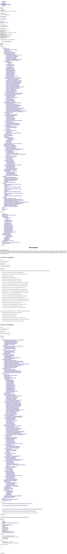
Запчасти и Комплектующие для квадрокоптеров (12, 401)
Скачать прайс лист (4, 249)
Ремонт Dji (6, 181)
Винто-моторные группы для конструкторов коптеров (15, 431)
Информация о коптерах (6, 368)
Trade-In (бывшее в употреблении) (10, 101)
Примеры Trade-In (7, 353)
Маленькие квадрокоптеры (10, 162)
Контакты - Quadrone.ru (6, 243)
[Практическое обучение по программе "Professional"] (13, 193)
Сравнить (6, 190)
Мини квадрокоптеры (10, 161)
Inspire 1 (9, 62)
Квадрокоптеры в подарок (10, 95)
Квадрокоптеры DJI (7, 217)
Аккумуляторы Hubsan (10, 151)
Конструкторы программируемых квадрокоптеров (12, 102)
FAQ (3, 523)
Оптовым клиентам (5, 525)
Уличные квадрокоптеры (10, 167)
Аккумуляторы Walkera (10, 152)
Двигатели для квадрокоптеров (11, 90)
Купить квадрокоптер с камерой (9, 394)
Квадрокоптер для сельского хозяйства (10, 206)
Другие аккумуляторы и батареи (11, 155)
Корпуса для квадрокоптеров (11, 89)
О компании (4, 1)
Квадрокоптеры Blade (10, 67)
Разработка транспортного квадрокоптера (11, 204)
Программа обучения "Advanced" (9, 347)
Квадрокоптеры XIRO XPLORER (12, 76)
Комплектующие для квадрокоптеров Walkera (14, 81)
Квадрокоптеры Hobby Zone (11, 70)
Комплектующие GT (9, 236)
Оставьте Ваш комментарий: (5, 333)
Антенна (3, 498)
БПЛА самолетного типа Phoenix (9, 145)
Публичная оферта (5, 530)
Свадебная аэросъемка (8, 356)
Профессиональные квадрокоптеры (10, 480)
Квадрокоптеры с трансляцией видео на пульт (14, 54)
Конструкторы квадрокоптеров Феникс (11, 49)
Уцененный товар (7, 133)
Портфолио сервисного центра (9, 180)
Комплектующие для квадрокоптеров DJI (13, 78)
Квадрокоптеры (7, 61)
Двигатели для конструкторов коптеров (13, 106)
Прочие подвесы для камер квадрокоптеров (13, 132)
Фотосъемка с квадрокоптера (9, 355)
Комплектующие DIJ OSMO (13, 79)
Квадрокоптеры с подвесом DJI (11, 171)
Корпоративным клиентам (6, 500)
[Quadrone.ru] (2, 10)
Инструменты (6, 136)
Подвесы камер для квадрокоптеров (10, 130)
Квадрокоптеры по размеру (8, 160)
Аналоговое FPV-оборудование (11, 127)
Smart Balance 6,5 (9, 141)
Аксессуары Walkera (9, 158)
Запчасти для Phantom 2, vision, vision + (12, 88)
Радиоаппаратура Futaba (10, 117)
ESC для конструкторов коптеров (11, 107)
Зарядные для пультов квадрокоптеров (12, 124)
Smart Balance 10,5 (7, 237)
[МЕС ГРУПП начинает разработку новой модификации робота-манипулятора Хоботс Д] (17, 503)
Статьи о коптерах (5, 528)
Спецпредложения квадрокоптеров (10, 94)
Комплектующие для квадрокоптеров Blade (13, 82)
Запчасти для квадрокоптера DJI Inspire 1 (13, 85)
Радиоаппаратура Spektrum (10, 118)
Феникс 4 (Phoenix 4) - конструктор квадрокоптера (14, 111)
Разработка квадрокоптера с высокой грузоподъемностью (14, 200)
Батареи (7, 465)
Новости (3, 526)
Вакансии (4, 5)
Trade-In (3, 349)
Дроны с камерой (7, 481)
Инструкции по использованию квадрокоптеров (12, 370)
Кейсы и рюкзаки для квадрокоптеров (10, 146)
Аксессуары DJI (9, 157)
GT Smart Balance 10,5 (10, 138)
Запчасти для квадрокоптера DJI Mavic (12, 84)
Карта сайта (4, 529)
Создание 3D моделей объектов (9, 358)
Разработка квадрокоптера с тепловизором (11, 362)
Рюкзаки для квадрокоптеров (11, 147)
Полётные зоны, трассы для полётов (10, 52)
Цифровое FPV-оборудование (11, 126)
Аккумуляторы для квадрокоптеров (12, 153)
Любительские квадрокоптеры (9, 165)
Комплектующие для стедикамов (11, 114)
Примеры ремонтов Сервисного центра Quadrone (12, 372)
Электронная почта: (4, 261)
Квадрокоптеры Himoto (10, 73)
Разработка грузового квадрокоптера (10, 205)
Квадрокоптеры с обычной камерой (12, 56)
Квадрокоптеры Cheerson (8, 225)
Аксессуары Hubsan (9, 159)
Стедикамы (8, 113)
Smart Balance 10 (9, 140)
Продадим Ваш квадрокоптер (9, 351)
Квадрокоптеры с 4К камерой (11, 58)
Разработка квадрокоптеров (7, 359)
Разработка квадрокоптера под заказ (10, 198)
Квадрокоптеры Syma (9, 68)
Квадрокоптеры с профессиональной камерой (14, 59)
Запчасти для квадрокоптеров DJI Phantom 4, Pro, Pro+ (15, 86)
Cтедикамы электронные (8, 112)
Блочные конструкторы (8, 134)
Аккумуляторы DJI (9, 150)
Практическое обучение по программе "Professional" (13, 195)
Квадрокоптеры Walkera (10, 65)
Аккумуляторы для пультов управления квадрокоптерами (16, 154)
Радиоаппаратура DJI (9, 116)
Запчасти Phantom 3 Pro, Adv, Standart (12, 87)
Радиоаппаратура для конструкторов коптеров (14, 105)
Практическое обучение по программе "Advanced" (12, 191)
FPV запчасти (8, 129)
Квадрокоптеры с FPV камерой (11, 55)
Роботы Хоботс (6, 48)
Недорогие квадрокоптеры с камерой (12, 60)
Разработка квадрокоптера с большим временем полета (13, 199)
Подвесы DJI (8, 454)
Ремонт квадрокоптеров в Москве (10, 177)
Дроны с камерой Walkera (10, 172)
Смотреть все (2, 514)
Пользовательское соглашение (7, 532)
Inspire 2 (9, 63)
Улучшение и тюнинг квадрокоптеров (10, 178)
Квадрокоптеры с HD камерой (11, 57)
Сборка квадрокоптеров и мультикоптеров (11, 341)
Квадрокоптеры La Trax (10, 71)
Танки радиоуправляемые (8, 135)
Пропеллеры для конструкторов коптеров (13, 109)
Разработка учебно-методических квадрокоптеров (12, 203)
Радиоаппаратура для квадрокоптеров (10, 115)
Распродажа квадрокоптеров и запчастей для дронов (13, 143)
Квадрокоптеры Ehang (10, 75)
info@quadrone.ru (3, 16)
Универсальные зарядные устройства (12, 123)
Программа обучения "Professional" (10, 348)
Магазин (3, 373)
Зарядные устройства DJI (10, 122)
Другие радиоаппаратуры (10, 119)
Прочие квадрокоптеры (8, 232)
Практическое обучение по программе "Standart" (12, 186)
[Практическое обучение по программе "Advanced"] (13, 188)
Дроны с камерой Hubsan (10, 173)
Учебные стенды (7, 50)
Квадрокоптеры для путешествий (11, 97)
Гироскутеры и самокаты (8, 137)
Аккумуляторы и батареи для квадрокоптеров (10, 499)
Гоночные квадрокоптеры (10, 96)
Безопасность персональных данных (8, 531)
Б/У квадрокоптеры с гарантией (9, 352)
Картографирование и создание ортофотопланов (12, 357)
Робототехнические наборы (9, 144)
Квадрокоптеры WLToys (8, 224)
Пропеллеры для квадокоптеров (11, 91)
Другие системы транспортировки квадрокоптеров (14, 148)
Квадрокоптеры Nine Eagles (10, 74)
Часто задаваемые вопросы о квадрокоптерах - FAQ (13, 371)
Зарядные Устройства (7, 121)
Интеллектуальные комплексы (9, 53)
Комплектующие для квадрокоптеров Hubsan (13, 80)
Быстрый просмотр (7, 185)
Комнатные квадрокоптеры (10, 166)
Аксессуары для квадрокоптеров (9, 156)
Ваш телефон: (3, 331)
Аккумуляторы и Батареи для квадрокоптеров (12, 149)
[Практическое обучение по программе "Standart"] (12, 184)
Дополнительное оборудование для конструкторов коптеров (16, 110)
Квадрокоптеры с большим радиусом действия (14, 164)
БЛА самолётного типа (8, 51)
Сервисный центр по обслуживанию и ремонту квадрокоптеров (13, 339)
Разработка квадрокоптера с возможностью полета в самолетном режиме (16, 363)
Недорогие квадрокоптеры (10, 99)
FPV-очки (8, 128)
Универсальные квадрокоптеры (11, 168)
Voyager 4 (9, 66)
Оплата (3, 2)
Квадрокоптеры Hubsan (10, 64)
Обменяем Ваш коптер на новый (9, 350)
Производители (5, 527)
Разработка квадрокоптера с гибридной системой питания (14, 202)
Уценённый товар (9, 98)
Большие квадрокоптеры (10, 163)
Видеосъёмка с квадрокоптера (9, 354)
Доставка (3, 521)
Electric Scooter (8, 142)
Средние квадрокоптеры (10, 473)
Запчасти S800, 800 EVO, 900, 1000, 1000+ (13, 83)
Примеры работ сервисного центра (10, 182)
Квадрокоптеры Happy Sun (10, 72)
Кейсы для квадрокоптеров (10, 457)
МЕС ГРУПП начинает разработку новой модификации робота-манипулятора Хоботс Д (15, 505)
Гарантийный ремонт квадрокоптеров (10, 179)
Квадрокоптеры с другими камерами (12, 175)
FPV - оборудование (7, 125)
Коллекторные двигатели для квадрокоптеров (14, 93)
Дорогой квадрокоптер (10, 423)
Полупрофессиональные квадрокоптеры (11, 169)
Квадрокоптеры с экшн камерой (11, 174)
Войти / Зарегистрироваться (7, 41)
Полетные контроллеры (10, 103)
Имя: (1, 259)
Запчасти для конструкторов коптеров (12, 104)
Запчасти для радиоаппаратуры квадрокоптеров (14, 120)
